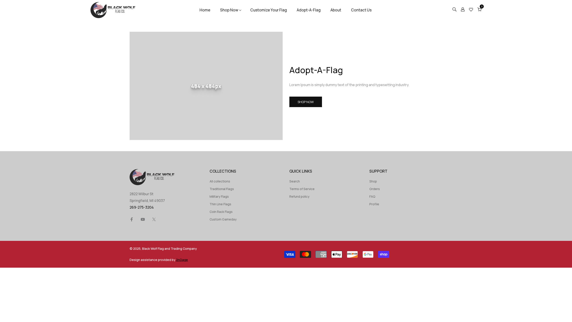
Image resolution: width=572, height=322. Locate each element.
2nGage (182, 260)
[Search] (454, 10)
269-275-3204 (142, 207)
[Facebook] (132, 219)
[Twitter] (154, 219)
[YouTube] (143, 219)
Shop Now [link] (306, 102)
